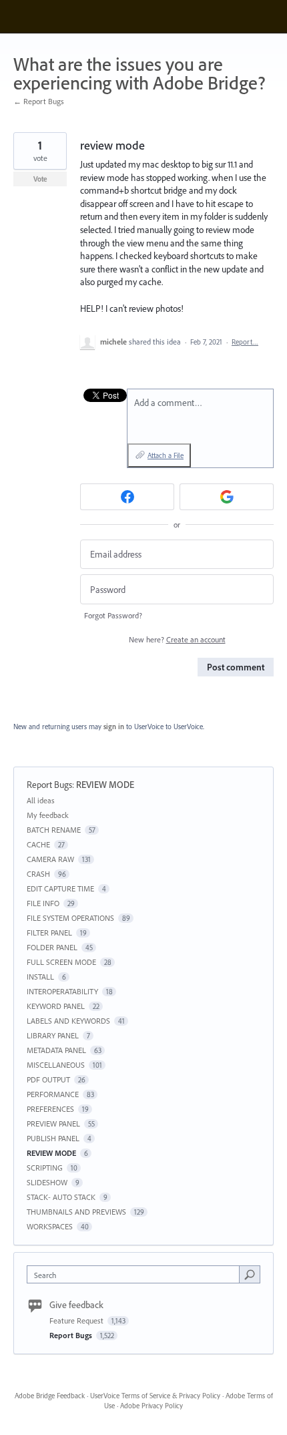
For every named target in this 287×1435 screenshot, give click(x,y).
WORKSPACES (50, 1226)
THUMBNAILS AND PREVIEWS (76, 1212)
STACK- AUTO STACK (61, 1197)
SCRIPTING (45, 1168)
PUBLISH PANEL (53, 1138)
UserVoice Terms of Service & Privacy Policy (155, 1395)
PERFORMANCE (53, 1094)
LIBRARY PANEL (53, 1035)
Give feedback (76, 1305)
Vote (40, 179)
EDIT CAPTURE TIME (60, 888)
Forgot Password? (113, 615)
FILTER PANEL (49, 933)
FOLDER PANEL (52, 947)
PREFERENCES (50, 1109)
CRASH (38, 874)
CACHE (38, 844)
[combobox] (136, 1274)
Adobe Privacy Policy (151, 1405)
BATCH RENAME (54, 830)
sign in (113, 726)
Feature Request (77, 1320)
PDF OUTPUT (48, 1079)
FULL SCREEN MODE (61, 962)
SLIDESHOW (47, 1182)
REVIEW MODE (105, 785)
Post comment (235, 667)
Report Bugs (49, 785)
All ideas (41, 800)
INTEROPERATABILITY (62, 991)
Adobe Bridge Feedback (50, 1395)
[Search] (249, 1274)
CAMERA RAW (50, 859)
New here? (177, 639)
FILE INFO (43, 903)
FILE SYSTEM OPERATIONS (70, 918)
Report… (245, 342)
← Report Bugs (38, 101)
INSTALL (40, 977)
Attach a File (166, 455)
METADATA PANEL (56, 1050)
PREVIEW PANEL (53, 1123)
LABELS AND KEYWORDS (68, 1021)
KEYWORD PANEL (56, 1006)
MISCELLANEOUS (56, 1065)
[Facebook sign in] (127, 496)
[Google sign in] (227, 496)
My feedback (48, 815)
